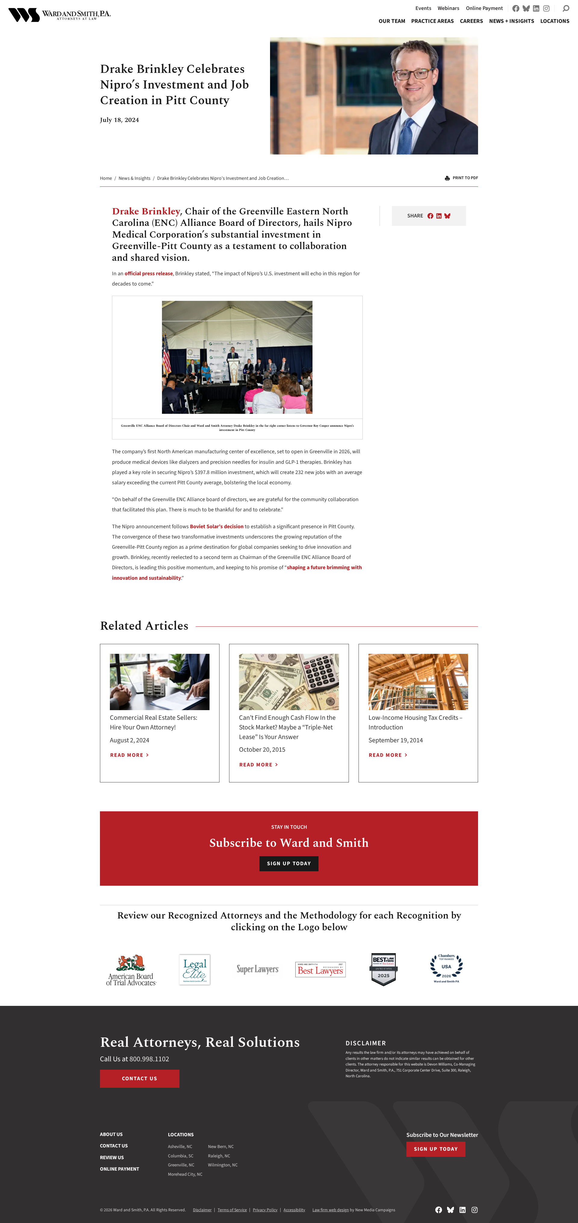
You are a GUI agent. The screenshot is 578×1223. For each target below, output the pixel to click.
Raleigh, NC (219, 1156)
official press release (149, 273)
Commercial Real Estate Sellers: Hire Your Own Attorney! (153, 722)
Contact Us (139, 1078)
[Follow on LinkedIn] (536, 8)
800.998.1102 (149, 1059)
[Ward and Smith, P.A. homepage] (59, 15)
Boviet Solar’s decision (217, 526)
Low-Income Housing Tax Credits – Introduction (415, 722)
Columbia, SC (181, 1156)
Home (106, 178)
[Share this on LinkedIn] (439, 216)
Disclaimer (202, 1210)
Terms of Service (232, 1210)
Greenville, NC (181, 1165)
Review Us (112, 1157)
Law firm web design (330, 1210)
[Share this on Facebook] (430, 216)
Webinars (448, 8)
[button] (566, 8)
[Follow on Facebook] (516, 8)
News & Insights (135, 178)
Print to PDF (465, 178)
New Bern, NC (221, 1146)
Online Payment (484, 8)
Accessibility (294, 1210)
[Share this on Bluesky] (447, 216)
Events (423, 8)
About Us (111, 1134)
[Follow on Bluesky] (526, 8)
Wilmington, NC (223, 1165)
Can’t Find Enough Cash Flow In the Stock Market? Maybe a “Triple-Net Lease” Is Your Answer (287, 727)
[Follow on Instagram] (546, 8)
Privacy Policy (265, 1210)
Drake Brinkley (146, 211)
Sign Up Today (289, 863)
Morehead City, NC (185, 1174)
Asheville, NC (180, 1146)
